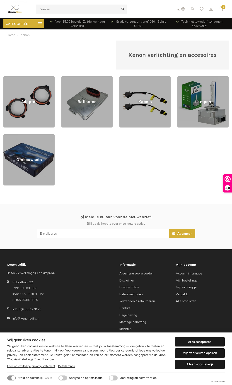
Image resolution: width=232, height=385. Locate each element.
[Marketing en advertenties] (113, 377)
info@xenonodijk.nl (25, 318)
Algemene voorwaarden (136, 273)
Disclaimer (126, 280)
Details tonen (66, 366)
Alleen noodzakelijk (199, 364)
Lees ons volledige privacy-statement (31, 366)
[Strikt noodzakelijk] (11, 377)
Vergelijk (182, 294)
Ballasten (68, 78)
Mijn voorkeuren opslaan (200, 353)
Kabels (124, 78)
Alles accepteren (200, 342)
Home (11, 35)
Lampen (183, 78)
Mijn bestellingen (187, 280)
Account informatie (189, 273)
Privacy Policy (129, 287)
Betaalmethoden (131, 294)
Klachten (125, 329)
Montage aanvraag (132, 322)
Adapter (9, 78)
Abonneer (184, 233)
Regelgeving (128, 315)
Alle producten (186, 301)
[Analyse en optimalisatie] (62, 377)
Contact (124, 308)
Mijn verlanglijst (186, 287)
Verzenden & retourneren (137, 301)
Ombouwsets (12, 136)
